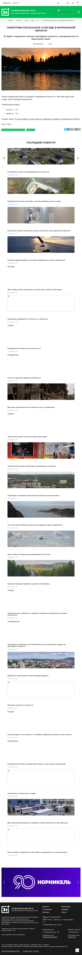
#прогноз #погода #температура (13, 130)
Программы (66, 907)
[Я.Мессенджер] (65, 129)
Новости (18, 20)
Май (33, 20)
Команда (65, 909)
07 (38, 20)
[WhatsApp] (79, 129)
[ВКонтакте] (68, 129)
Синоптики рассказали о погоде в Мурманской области (58, 20)
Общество (30, 130)
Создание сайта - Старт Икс (31, 951)
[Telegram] (73, 129)
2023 (26, 20)
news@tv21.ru (72, 937)
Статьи (64, 912)
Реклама (45, 912)
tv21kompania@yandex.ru (50, 937)
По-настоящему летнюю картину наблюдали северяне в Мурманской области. (47, 119)
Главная (10, 20)
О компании (47, 909)
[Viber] (76, 129)
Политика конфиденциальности (11, 951)
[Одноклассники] (71, 129)
